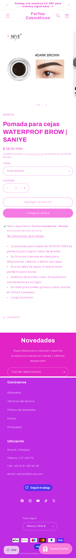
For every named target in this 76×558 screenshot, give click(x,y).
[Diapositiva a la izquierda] (30, 105)
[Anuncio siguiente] (69, 5)
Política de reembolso (21, 410)
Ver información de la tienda (25, 236)
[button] (8, 16)
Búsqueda (14, 392)
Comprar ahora (38, 213)
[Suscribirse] (64, 371)
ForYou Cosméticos (30, 553)
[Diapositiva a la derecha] (46, 105)
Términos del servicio (20, 401)
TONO (7, 163)
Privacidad (14, 427)
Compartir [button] (13, 317)
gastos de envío (36, 154)
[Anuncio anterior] (7, 5)
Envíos (11, 418)
